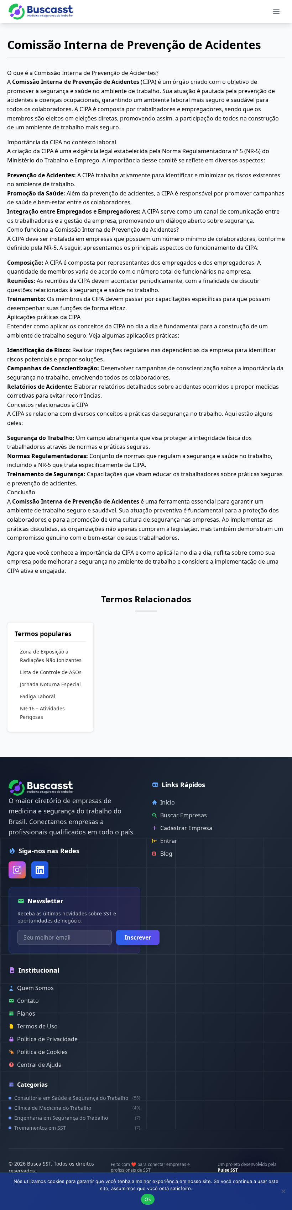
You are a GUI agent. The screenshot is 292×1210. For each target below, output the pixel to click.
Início (167, 802)
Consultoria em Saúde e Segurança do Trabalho (77, 1098)
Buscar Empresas (183, 815)
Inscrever (138, 937)
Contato (28, 1001)
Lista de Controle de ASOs (51, 672)
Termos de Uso (37, 1026)
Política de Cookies (42, 1052)
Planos (26, 1013)
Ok (148, 1199)
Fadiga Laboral (37, 696)
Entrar (168, 841)
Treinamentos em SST (77, 1127)
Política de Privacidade (47, 1039)
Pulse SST (228, 1170)
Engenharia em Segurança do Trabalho (77, 1117)
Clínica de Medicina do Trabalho (77, 1107)
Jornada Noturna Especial (50, 684)
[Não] (283, 1191)
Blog (166, 853)
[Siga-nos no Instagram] (17, 869)
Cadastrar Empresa (186, 828)
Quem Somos (35, 988)
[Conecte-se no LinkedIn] (39, 869)
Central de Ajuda (39, 1065)
